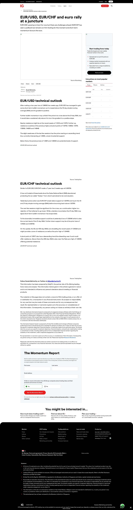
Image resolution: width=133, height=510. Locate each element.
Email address (28, 373)
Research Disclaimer (70, 337)
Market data (80, 438)
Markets (24, 429)
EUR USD (38, 83)
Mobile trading (62, 434)
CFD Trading (43, 429)
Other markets (26, 438)
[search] (112, 6)
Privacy (45, 453)
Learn (65, 6)
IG (22, 453)
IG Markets (52, 6)
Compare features (63, 441)
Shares (27, 83)
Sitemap (26, 453)
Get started (105, 5)
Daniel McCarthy (30, 90)
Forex (22, 83)
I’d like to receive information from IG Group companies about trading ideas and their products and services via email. (48, 381)
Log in (110, 1)
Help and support (103, 436)
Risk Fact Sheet (58, 455)
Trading (59, 6)
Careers (96, 505)
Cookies (28, 455)
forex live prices (95, 122)
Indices (102, 85)
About (70, 6)
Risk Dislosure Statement (46, 455)
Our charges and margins (47, 432)
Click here (103, 438)
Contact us (98, 429)
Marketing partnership (105, 505)
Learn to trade (81, 429)
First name (27, 365)
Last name (55, 365)
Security (50, 453)
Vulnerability (34, 455)
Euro (33, 83)
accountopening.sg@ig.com (103, 434)
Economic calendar (82, 434)
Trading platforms (63, 429)
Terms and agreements (35, 453)
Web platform (62, 432)
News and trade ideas (83, 432)
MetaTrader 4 (62, 436)
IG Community (57, 453)
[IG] (22, 5)
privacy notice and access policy (59, 397)
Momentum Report (82, 436)
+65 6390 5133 (104, 432)
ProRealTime (61, 438)
